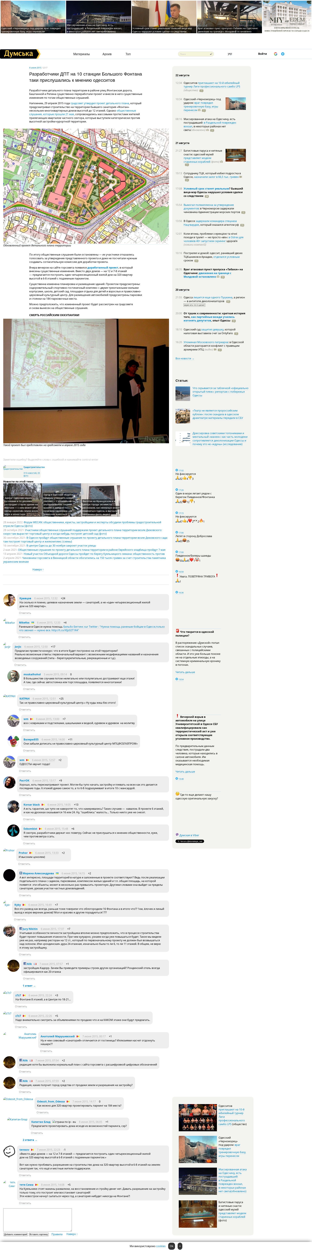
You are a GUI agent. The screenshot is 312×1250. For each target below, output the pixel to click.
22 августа (182, 75)
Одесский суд (192, 329)
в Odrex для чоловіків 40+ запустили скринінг (213, 239)
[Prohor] (9, 850)
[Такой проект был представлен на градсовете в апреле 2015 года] (86, 442)
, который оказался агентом (219, 225)
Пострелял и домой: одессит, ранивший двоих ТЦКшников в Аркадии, (213, 254)
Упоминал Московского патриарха (206, 342)
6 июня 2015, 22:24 (40, 995)
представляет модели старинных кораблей (197, 159)
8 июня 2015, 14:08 (52, 1184)
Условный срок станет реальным (206, 188)
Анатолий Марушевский (58, 1036)
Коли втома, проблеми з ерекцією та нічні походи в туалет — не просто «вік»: (210, 235)
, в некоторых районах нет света (205, 128)
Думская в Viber (189, 835)
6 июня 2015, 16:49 (40, 905)
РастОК (24, 780)
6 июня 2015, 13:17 (44, 780)
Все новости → (185, 358)
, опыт (220, 320)
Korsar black (32, 804)
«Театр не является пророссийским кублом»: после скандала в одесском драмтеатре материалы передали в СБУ (218, 414)
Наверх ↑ (38, 569)
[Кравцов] (9, 605)
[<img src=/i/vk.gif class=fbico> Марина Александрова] (9, 880)
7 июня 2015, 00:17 (94, 1036)
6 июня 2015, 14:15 (73, 873)
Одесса (188, 297)
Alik (29, 964)
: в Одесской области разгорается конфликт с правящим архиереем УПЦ (214, 345)
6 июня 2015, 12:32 (46, 598)
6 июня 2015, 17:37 (52, 929)
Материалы (81, 54)
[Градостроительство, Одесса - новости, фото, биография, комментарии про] (13, 469)
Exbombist (30, 829)
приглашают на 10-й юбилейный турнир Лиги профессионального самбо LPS (212, 84)
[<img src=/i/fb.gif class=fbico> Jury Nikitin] (9, 936)
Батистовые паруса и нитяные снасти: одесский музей (203, 152)
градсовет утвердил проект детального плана (100, 103)
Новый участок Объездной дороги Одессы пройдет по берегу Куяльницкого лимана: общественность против (94, 554)
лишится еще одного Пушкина (212, 297)
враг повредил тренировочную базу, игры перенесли (201, 106)
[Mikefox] (9, 623)
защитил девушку (212, 329)
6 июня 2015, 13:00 (47, 719)
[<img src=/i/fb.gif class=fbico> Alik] (13, 971)
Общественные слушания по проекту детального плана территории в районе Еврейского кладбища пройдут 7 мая (91, 550)
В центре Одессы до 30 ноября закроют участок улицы (61, 545)
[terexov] (9, 1156)
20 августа (182, 289)
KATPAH (25, 698)
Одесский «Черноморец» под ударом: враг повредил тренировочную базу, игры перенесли (31, 30)
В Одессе (190, 221)
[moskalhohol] (13, 681)
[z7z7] (7, 993)
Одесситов (191, 83)
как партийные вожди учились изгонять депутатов (209, 318)
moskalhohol (32, 674)
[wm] (13, 726)
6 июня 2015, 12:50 (36, 646)
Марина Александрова (38, 873)
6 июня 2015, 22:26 (40, 1016)
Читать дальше (185, 672)
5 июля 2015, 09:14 (55, 674)
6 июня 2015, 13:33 (46, 853)
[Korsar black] (13, 811)
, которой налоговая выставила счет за (209, 331)
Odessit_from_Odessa (51, 1101)
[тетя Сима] (9, 1186)
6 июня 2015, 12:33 (48, 622)
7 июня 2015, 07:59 (47, 1081)
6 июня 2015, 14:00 (53, 739)
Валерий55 (31, 739)
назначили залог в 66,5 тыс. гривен (216, 177)
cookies (161, 1246)
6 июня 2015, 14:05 (59, 804)
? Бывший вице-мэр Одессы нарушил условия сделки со (213, 192)
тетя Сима (26, 1184)
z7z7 (18, 995)
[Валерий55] (13, 746)
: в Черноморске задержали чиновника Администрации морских (212, 210)
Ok (171, 1246)
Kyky (17, 905)
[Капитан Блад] (17, 1119)
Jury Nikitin (30, 929)
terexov (24, 1149)
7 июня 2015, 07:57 (51, 964)
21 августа (182, 143)
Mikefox (24, 622)
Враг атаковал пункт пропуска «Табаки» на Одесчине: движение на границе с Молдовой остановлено (228, 30)
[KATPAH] (9, 696)
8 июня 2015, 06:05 (90, 1122)
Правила (57, 1234)
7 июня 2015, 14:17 (84, 1101)
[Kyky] (6, 905)
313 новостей (30, 473)
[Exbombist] (13, 836)
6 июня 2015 (35, 67)
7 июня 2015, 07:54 (47, 1060)
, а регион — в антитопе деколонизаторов (214, 299)
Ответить (25, 613)
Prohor (23, 853)
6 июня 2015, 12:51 (44, 698)
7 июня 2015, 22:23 (48, 1149)
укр (230, 53)
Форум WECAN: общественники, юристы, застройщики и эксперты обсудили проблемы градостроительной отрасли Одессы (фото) (82, 524)
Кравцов (25, 598)
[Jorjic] (7, 647)
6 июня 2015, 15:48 (56, 829)
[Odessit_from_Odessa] (18, 1099)
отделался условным (226, 257)
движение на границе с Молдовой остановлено (207, 274)
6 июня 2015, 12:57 (43, 760)
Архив (107, 54)
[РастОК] (9, 787)
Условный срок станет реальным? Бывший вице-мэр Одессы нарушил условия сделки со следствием (162, 30)
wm (26, 719)
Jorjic (18, 646)
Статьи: (182, 380)
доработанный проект (102, 267)
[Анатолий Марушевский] (20, 1037)
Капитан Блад (41, 1122)
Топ (128, 54)
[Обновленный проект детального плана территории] (86, 243)
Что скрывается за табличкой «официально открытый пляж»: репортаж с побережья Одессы (220, 391)
